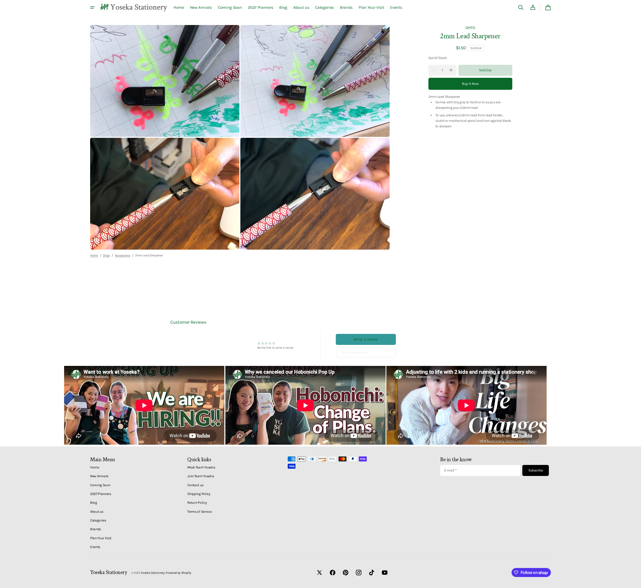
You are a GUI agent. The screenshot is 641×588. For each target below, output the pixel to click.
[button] (520, 7)
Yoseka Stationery (153, 572)
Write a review (366, 339)
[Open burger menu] (92, 7)
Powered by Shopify (178, 572)
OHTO (470, 27)
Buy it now (470, 83)
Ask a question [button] (354, 352)
